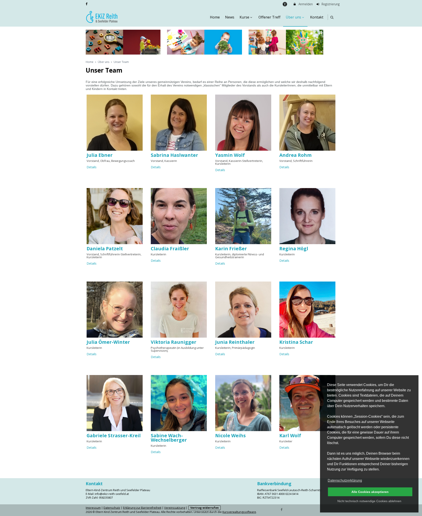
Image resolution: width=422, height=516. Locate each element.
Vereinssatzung (174, 508)
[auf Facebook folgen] (87, 4)
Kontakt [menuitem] (316, 17)
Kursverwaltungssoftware (239, 512)
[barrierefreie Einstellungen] (285, 4)
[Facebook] (282, 509)
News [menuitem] (229, 17)
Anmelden (305, 4)
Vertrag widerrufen (204, 508)
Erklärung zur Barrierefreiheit (142, 508)
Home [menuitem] (215, 17)
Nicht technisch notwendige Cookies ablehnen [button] (369, 501)
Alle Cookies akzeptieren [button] (370, 492)
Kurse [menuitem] (244, 17)
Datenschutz (112, 508)
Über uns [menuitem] (293, 17)
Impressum (93, 508)
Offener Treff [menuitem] (269, 17)
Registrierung (330, 4)
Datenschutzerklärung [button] (345, 480)
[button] (332, 17)
